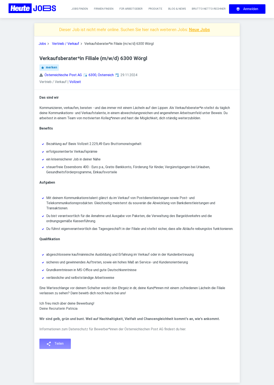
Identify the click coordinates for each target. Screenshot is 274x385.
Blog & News (177, 8)
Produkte (155, 8)
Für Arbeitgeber (131, 8)
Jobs (42, 44)
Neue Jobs (199, 29)
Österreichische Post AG (63, 75)
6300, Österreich (101, 75)
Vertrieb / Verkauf (65, 44)
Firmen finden (103, 8)
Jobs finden (79, 8)
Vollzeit (75, 82)
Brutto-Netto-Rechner (209, 8)
